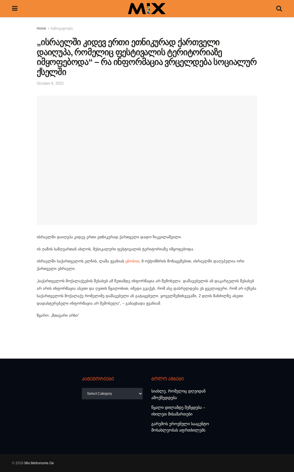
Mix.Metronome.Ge (39, 463)
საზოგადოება (62, 28)
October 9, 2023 (50, 83)
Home (41, 28)
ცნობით (132, 261)
